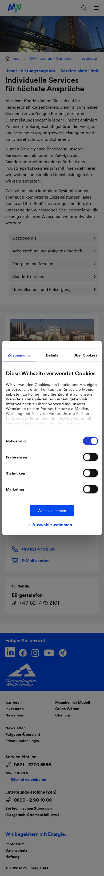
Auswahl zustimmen (52, 524)
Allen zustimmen (52, 510)
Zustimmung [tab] (19, 355)
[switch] (90, 457)
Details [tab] (52, 355)
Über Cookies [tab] (85, 355)
